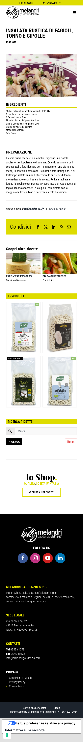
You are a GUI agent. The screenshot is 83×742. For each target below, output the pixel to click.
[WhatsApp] (61, 227)
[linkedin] (60, 558)
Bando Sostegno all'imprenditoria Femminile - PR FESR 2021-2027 (43, 711)
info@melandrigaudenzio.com (23, 658)
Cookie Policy (17, 686)
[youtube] (48, 558)
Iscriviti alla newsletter (34, 707)
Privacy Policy (17, 682)
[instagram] (35, 558)
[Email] (69, 227)
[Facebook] (38, 227)
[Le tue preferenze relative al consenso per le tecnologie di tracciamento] (7, 735)
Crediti (57, 707)
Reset (71, 442)
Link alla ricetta (57, 208)
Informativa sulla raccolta (25, 730)
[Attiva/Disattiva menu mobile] (75, 13)
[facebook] (23, 558)
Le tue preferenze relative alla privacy (45, 723)
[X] (46, 227)
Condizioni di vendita (21, 677)
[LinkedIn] (53, 227)
